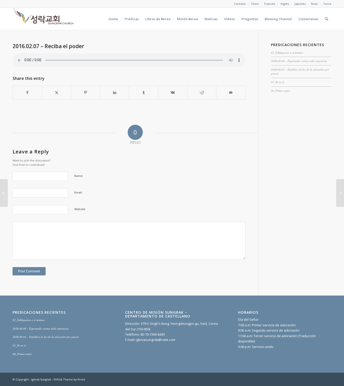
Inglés (285, 4)
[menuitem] (240, 4)
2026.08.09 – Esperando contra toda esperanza (299, 61)
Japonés (300, 4)
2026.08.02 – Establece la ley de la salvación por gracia (46, 337)
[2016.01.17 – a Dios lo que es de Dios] (4, 193)
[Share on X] (56, 92)
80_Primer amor (280, 90)
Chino (255, 4)
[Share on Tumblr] (143, 92)
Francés (269, 4)
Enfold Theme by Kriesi (69, 379)
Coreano (240, 4)
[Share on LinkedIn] (114, 92)
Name (78, 176)
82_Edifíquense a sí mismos (287, 52)
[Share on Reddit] (201, 92)
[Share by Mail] (230, 92)
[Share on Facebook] (27, 92)
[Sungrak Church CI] (44, 19)
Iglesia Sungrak (41, 379)
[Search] (326, 19)
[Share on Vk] (172, 92)
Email (78, 192)
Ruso (314, 4)
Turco (327, 4)
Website (79, 209)
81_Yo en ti (277, 82)
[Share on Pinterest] (85, 92)
